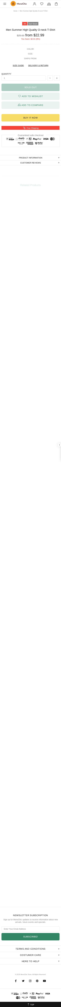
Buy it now (30, 117)
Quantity (6, 74)
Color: (30, 49)
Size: (30, 54)
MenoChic (19, 4)
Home (15, 11)
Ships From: (30, 58)
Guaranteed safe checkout (30, 135)
